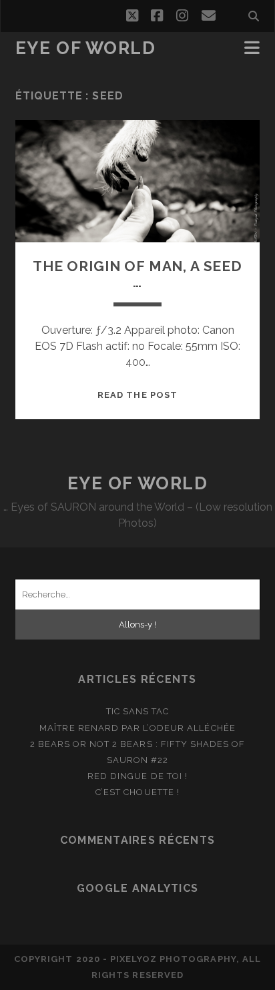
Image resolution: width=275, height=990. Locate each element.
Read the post (137, 395)
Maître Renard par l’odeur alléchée (137, 728)
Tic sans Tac (138, 711)
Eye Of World (85, 48)
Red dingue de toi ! (137, 776)
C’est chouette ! (137, 792)
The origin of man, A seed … (137, 274)
